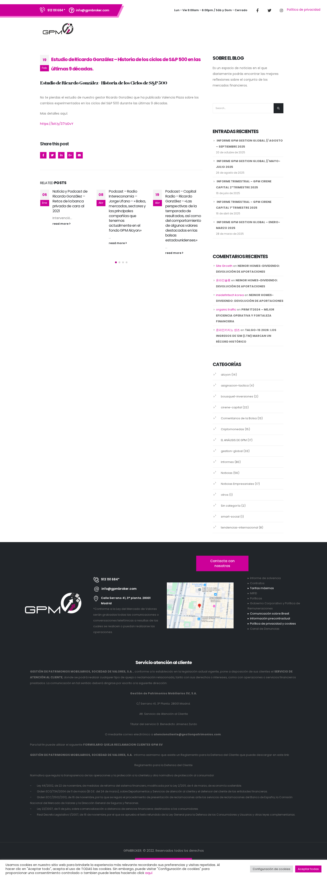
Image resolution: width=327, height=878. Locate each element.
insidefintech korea (230, 295)
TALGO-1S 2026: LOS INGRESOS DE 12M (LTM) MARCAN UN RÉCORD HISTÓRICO (246, 336)
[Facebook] (257, 10)
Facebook (43, 155)
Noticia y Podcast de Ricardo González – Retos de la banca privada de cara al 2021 (69, 201)
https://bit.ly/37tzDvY (56, 123)
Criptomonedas (232, 429)
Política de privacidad (303, 9)
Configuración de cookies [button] (271, 869)
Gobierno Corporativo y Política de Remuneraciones (274, 605)
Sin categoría (230, 506)
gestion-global (232, 451)
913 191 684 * (56, 10)
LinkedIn (61, 155)
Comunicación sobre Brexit (269, 613)
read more (60, 224)
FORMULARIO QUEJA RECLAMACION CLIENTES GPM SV (123, 744)
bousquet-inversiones (237, 396)
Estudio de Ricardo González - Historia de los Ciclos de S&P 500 (103, 83)
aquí (148, 873)
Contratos (257, 583)
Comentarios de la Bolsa (239, 418)
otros (224, 495)
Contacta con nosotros (222, 563)
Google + (70, 155)
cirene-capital (231, 407)
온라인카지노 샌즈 (228, 330)
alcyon (226, 374)
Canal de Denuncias (264, 629)
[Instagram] (281, 10)
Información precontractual (270, 618)
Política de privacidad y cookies (273, 623)
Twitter (52, 155)
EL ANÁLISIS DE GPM (234, 440)
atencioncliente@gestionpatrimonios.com (187, 734)
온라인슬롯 (223, 280)
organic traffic (226, 309)
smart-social (230, 516)
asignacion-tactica (235, 385)
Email (79, 155)
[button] (116, 262)
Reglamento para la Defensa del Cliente (163, 765)
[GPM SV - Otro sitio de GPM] (58, 29)
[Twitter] (269, 10)
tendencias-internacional (239, 527)
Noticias (226, 473)
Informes (227, 462)
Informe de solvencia (265, 578)
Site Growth (224, 266)
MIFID (253, 593)
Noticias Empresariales (237, 484)
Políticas (256, 598)
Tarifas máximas (262, 588)
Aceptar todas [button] (308, 869)
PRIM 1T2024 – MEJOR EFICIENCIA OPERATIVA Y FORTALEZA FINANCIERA (245, 315)
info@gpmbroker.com (92, 10)
